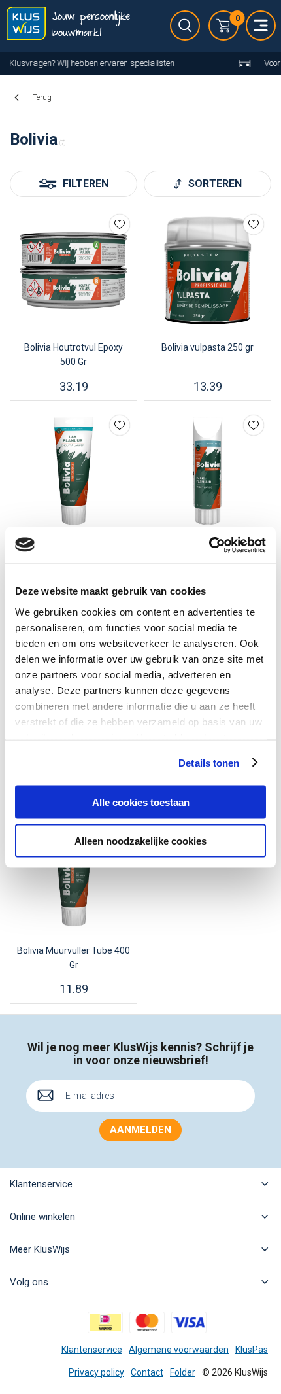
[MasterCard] (147, 1322)
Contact (147, 1372)
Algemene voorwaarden (179, 1349)
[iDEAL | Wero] (105, 1322)
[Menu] (260, 25)
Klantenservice (91, 1349)
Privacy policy (96, 1372)
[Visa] (189, 1322)
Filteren (85, 183)
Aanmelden (140, 1130)
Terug (42, 97)
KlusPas (251, 1349)
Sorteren (215, 183)
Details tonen (208, 762)
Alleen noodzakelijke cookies (140, 840)
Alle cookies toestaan (141, 802)
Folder (182, 1372)
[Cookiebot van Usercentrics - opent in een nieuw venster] (209, 544)
